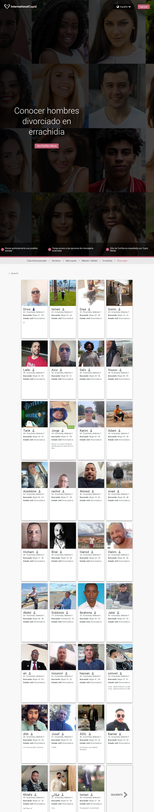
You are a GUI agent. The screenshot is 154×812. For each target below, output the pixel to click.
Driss (27, 309)
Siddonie (57, 612)
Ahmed (85, 491)
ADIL (83, 734)
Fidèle (53, 747)
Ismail (55, 309)
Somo (112, 309)
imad (111, 491)
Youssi (112, 370)
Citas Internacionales (37, 261)
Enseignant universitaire (89, 808)
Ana (53, 808)
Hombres (56, 261)
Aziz (54, 370)
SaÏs (83, 370)
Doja (83, 309)
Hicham (28, 552)
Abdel (27, 612)
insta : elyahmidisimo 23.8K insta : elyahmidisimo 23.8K (119, 688)
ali (25, 673)
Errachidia (107, 261)
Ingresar (144, 7)
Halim (112, 552)
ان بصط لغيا (27, 808)
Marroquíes (71, 261)
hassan (85, 673)
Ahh (26, 734)
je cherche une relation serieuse (89, 748)
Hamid (84, 552)
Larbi (26, 370)
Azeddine (29, 491)
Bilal (54, 552)
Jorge (55, 430)
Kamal (112, 734)
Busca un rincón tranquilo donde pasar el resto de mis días (62, 446)
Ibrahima (86, 612)
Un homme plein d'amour (33, 747)
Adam (112, 430)
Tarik (26, 430)
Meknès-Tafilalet (90, 261)
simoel (113, 673)
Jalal (111, 612)
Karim (84, 430)
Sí (24, 323)
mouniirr (57, 673)
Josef (55, 734)
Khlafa (27, 795)
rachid (55, 491)
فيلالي (55, 795)
